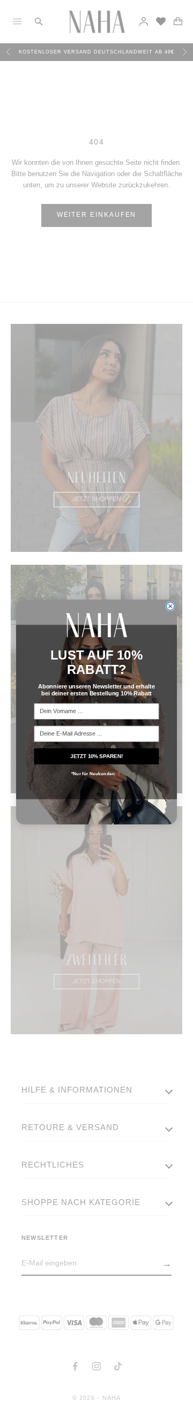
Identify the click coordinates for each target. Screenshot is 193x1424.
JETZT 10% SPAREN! (96, 756)
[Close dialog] (170, 606)
